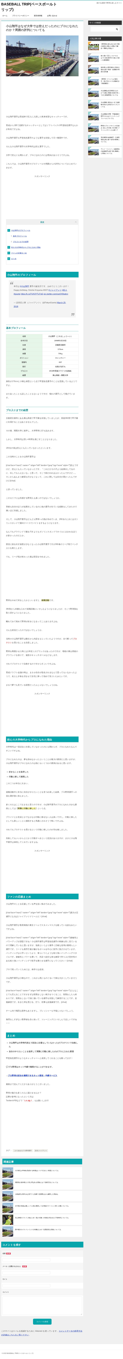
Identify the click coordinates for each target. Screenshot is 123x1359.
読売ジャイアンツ (41, 1150)
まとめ (13, 259)
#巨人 (64, 290)
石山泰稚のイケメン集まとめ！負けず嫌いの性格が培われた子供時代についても (42, 1218)
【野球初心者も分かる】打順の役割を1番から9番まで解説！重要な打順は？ (110, 46)
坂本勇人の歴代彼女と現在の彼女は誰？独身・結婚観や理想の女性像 (110, 70)
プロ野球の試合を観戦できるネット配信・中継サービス (32, 1075)
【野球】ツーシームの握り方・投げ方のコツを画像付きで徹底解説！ (110, 81)
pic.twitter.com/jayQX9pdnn (56, 294)
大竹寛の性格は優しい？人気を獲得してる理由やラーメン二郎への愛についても (42, 1206)
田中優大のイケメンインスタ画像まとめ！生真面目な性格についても (38, 1229)
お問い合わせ (52, 16)
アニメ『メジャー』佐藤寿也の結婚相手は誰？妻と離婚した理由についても (110, 151)
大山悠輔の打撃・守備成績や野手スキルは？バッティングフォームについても (110, 116)
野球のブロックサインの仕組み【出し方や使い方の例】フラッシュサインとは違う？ (110, 128)
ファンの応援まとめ (19, 253)
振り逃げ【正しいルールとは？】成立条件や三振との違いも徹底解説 (110, 58)
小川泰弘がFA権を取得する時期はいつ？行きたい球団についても (36, 1170)
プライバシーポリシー (20, 16)
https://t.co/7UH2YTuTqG (32, 294)
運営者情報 (38, 16)
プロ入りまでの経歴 (21, 242)
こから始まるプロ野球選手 (23, 1150)
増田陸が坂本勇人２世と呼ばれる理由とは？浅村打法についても (36, 1182)
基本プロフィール (20, 236)
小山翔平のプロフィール (20, 230)
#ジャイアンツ (55, 290)
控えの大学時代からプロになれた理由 (26, 247)
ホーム (4, 16)
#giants (17, 294)
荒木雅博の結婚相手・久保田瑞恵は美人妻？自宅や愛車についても (110, 140)
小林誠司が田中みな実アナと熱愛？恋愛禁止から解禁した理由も (37, 1194)
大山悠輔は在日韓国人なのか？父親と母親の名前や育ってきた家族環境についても (110, 93)
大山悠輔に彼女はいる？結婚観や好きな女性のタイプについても (110, 105)
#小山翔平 (24, 286)
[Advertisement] (42, 97)
